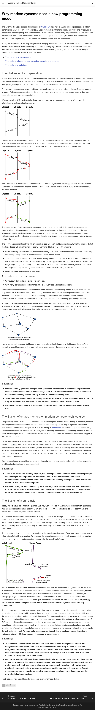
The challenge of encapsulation (18, 57)
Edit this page (10, 685)
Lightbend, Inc (33, 705)
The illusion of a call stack (16, 65)
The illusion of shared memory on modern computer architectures (32, 61)
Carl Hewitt (45, 26)
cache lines (56, 427)
